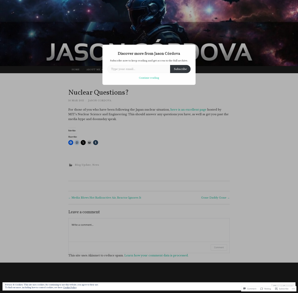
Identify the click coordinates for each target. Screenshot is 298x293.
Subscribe (180, 69)
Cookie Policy (70, 287)
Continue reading (149, 77)
